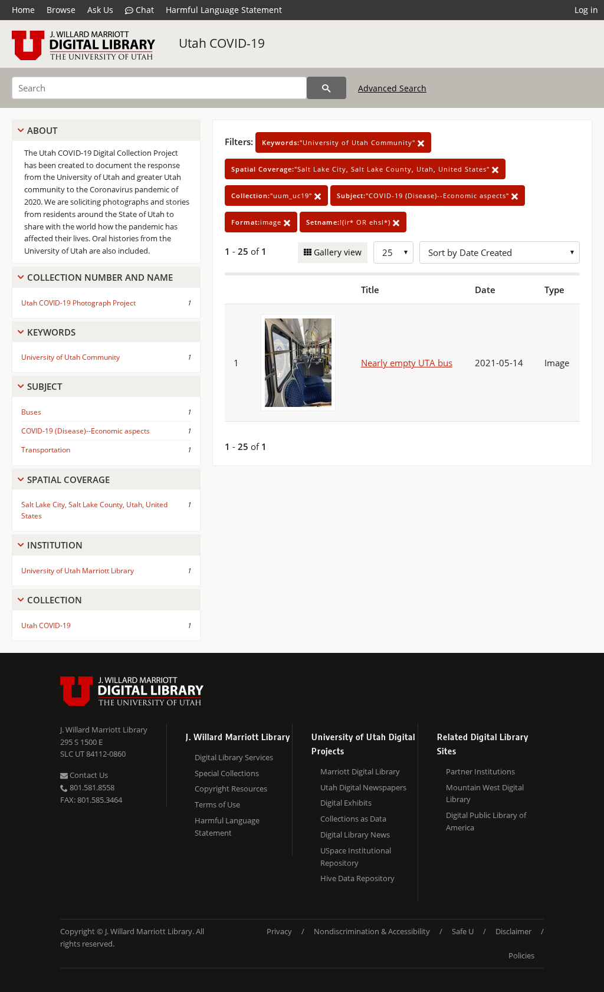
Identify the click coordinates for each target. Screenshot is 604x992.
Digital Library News (355, 834)
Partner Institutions (480, 771)
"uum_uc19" (272, 195)
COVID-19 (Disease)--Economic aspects (85, 431)
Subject (44, 386)
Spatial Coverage (68, 479)
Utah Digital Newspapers (363, 787)
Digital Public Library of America (486, 821)
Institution (55, 545)
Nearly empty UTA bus (406, 363)
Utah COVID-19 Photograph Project (78, 303)
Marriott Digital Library (360, 771)
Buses (31, 412)
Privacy (279, 931)
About (42, 130)
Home (23, 9)
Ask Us (100, 9)
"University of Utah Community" (340, 142)
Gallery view (336, 252)
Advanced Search (392, 88)
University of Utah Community (70, 357)
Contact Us (88, 775)
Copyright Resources (231, 788)
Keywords (51, 332)
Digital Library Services (234, 757)
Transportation (45, 450)
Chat (143, 9)
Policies (521, 955)
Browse (61, 9)
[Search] (326, 88)
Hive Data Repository (357, 878)
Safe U (463, 931)
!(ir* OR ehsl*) (349, 222)
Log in (586, 9)
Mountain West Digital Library (485, 793)
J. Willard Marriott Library (103, 729)
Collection (54, 600)
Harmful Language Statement (224, 9)
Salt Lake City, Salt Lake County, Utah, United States (94, 510)
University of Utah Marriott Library (77, 571)
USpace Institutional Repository (355, 856)
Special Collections (227, 773)
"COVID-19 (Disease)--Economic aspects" (424, 195)
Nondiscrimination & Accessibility (372, 931)
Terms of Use (217, 804)
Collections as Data (353, 818)
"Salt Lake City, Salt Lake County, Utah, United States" (361, 169)
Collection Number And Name (100, 277)
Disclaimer (513, 931)
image (257, 222)
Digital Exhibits (346, 802)
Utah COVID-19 (222, 43)
